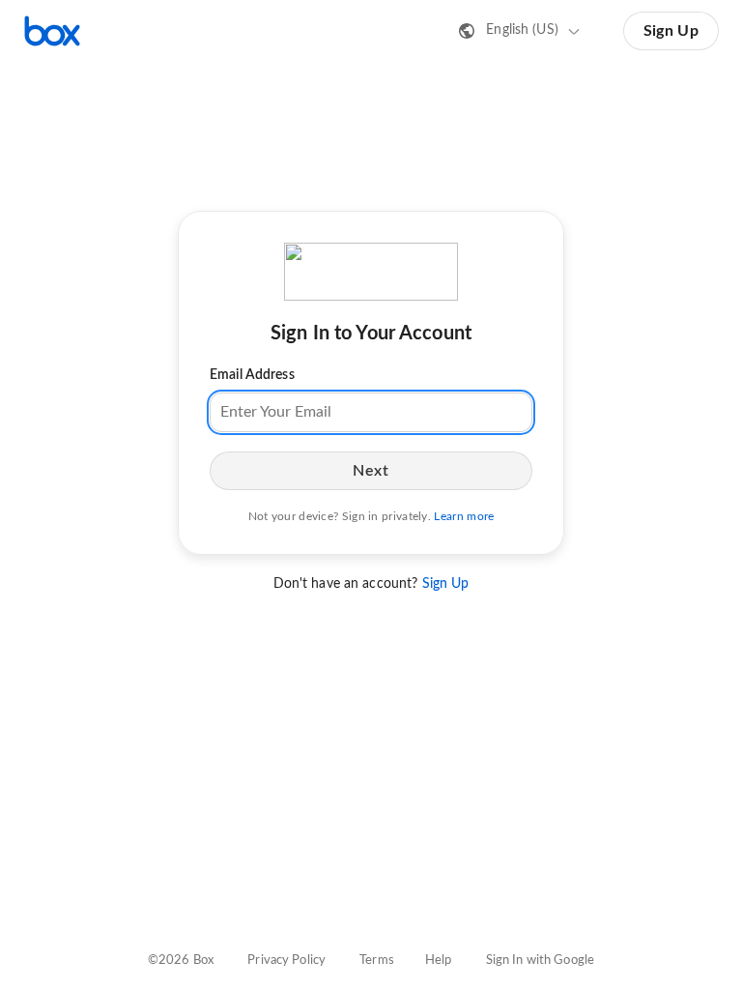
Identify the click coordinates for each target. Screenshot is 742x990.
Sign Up (671, 31)
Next (370, 471)
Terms (376, 960)
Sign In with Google (540, 960)
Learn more (464, 516)
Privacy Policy (286, 960)
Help (438, 960)
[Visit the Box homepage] (52, 30)
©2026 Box (181, 960)
